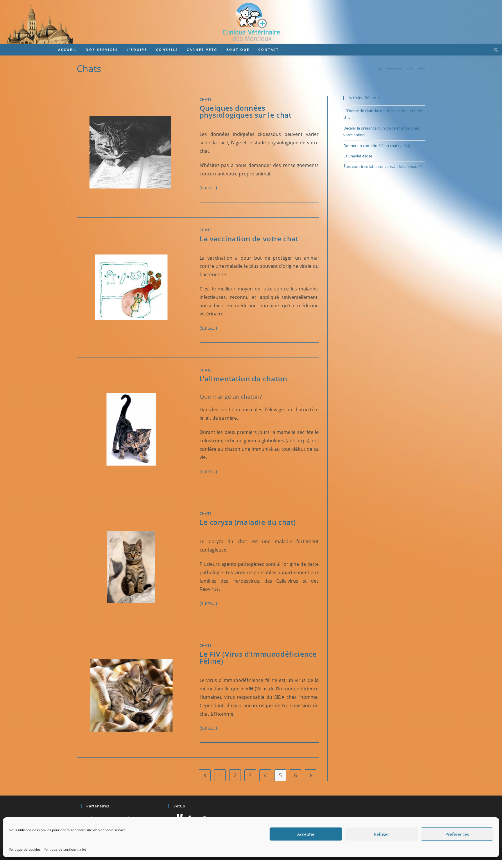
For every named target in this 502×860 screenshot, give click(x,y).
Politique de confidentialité (65, 849)
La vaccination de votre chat (249, 238)
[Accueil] (380, 68)
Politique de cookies (25, 849)
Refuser (381, 834)
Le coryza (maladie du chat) (248, 522)
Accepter (306, 834)
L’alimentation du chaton (243, 378)
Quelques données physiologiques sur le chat (246, 111)
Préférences (457, 834)
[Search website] (496, 50)
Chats (206, 99)
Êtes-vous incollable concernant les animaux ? (382, 166)
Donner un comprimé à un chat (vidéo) (376, 145)
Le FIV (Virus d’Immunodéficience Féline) (258, 657)
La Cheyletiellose (357, 156)
